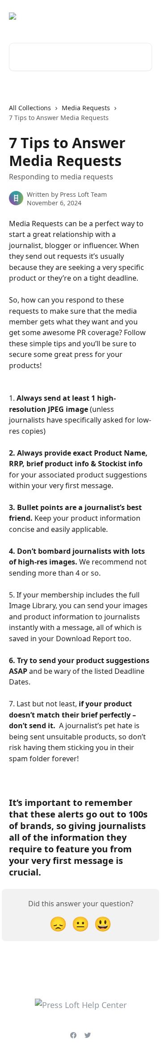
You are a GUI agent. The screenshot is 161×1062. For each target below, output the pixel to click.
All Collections (30, 108)
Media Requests (86, 108)
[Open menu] (144, 16)
